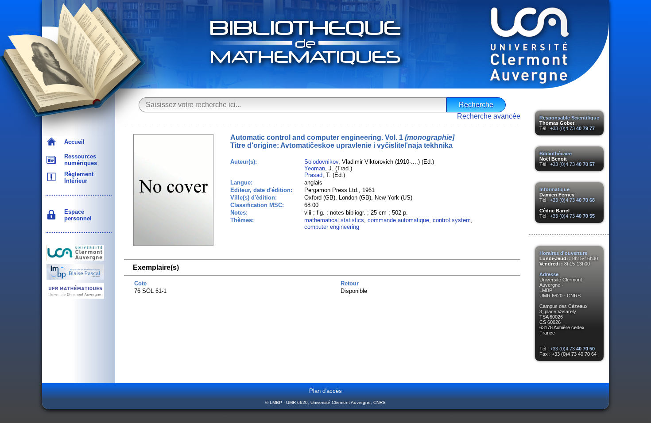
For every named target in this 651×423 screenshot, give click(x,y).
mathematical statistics (334, 220)
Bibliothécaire (555, 153)
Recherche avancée (488, 116)
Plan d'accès (325, 391)
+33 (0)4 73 (572, 128)
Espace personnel (76, 215)
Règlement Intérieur (77, 177)
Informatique (554, 189)
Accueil (73, 141)
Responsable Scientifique (569, 117)
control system (452, 220)
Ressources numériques (79, 159)
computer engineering (331, 226)
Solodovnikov (321, 161)
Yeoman (314, 168)
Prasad (313, 175)
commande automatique (398, 220)
